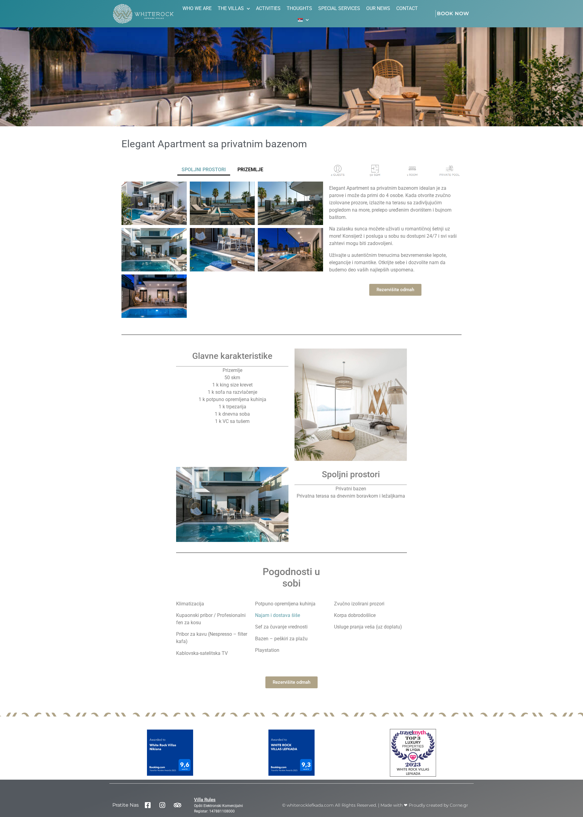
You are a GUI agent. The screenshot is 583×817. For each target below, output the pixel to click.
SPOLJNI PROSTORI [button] (204, 169)
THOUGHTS (299, 8)
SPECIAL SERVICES (339, 8)
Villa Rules (205, 799)
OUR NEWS (378, 8)
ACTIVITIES (268, 8)
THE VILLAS (231, 8)
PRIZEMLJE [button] (250, 169)
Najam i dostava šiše (277, 615)
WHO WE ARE (197, 8)
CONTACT (407, 8)
